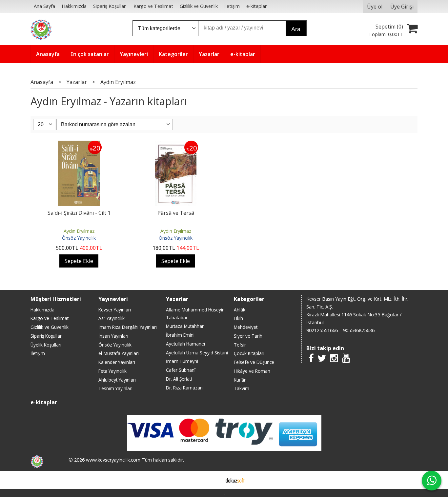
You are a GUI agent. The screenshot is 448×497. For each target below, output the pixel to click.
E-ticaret (213, 480)
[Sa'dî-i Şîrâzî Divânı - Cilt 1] (79, 144)
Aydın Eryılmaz (79, 231)
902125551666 (322, 330)
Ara (295, 29)
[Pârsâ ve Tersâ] (175, 144)
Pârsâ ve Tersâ (175, 212)
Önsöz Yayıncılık (79, 238)
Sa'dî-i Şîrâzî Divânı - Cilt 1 (79, 212)
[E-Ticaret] (235, 480)
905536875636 (359, 330)
